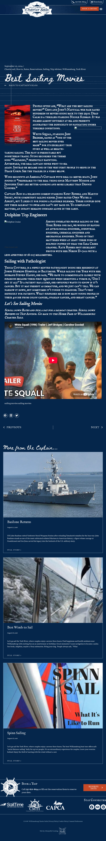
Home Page (65, 314)
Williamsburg (68, 69)
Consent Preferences (76, 821)
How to (19, 69)
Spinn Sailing (16, 733)
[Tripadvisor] (97, 807)
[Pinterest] (103, 807)
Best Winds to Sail (20, 627)
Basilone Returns (19, 522)
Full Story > (14, 550)
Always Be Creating (51, 831)
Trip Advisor (56, 69)
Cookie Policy (63, 821)
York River (81, 69)
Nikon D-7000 (78, 251)
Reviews (10, 314)
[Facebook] (91, 807)
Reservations (36, 69)
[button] (101, 9)
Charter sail (10, 69)
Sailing (46, 69)
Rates (26, 69)
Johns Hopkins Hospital (21, 271)
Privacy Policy (53, 821)
